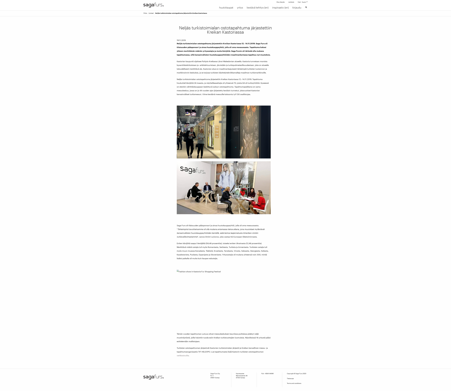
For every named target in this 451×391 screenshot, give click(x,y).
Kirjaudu (296, 7)
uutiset (151, 13)
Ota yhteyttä (280, 2)
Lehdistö (291, 2)
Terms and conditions (294, 383)
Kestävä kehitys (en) (257, 7)
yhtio (145, 13)
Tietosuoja (290, 378)
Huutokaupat (226, 7)
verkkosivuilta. (183, 355)
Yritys (240, 7)
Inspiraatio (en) (280, 7)
